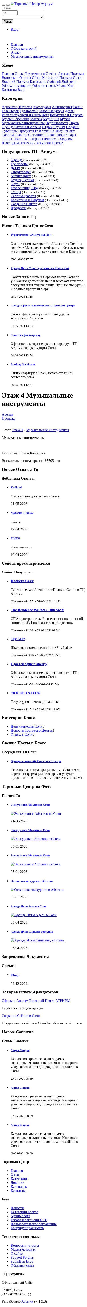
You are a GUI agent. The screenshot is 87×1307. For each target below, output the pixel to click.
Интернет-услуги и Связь (21, 115)
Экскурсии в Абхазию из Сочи (30, 804)
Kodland (16, 487)
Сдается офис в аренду (26, 335)
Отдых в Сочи (22, 734)
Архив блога (20, 1216)
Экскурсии (42, 143)
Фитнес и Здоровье (58, 139)
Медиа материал (23, 1249)
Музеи (65, 119)
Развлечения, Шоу (49, 131)
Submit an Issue (22, 1261)
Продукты (26, 131)
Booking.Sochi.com (23, 364)
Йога (45, 115)
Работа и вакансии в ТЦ (29, 1220)
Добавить (69, 81)
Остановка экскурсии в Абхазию (32, 881)
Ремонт (69, 131)
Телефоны (35, 139)
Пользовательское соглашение (34, 1224)
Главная (17, 44)
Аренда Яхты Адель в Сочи (28, 906)
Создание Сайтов (41, 135)
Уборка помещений (16, 85)
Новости (17, 1208)
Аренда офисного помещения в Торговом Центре (43, 305)
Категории (19, 1178)
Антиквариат (62, 107)
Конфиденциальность (27, 1228)
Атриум (27, 1301)
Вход (14, 29)
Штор (14, 975)
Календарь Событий (45, 81)
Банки (78, 107)
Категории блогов (24, 1212)
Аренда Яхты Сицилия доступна (32, 931)
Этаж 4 (17, 430)
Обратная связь (44, 85)
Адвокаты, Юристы (17, 107)
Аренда (64, 73)
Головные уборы (51, 111)
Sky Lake (18, 639)
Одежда (8, 127)
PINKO (15, 538)
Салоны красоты (14, 135)
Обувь (74, 123)
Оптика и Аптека (27, 127)
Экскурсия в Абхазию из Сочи (30, 830)
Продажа (77, 73)
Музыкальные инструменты (23, 123)
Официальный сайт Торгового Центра (36, 761)
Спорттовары (66, 135)
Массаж (36, 119)
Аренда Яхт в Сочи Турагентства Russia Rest (40, 268)
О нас (19, 73)
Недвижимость (57, 123)
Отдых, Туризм (53, 127)
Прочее (57, 143)
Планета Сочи (22, 581)
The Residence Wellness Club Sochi (37, 610)
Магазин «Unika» (22, 512)
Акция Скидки (20, 1050)
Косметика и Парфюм (66, 115)
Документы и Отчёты (40, 73)
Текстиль (20, 139)
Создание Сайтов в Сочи (21, 1016)
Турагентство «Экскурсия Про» (31, 234)
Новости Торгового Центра (32, 730)
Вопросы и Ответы (16, 77)
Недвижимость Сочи (27, 726)
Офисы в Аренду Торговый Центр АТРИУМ (36, 1000)
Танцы (7, 139)
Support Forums (22, 1257)
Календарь (19, 1186)
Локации (17, 1182)
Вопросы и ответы (25, 1245)
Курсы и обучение (15, 119)
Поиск (8, 21)
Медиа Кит (64, 85)
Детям (69, 111)
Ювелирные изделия (17, 143)
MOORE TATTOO (25, 693)
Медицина (51, 119)
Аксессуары (42, 107)
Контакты (9, 89)
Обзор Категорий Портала (52, 77)
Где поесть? (29, 111)
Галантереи (10, 111)
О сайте (17, 1253)
